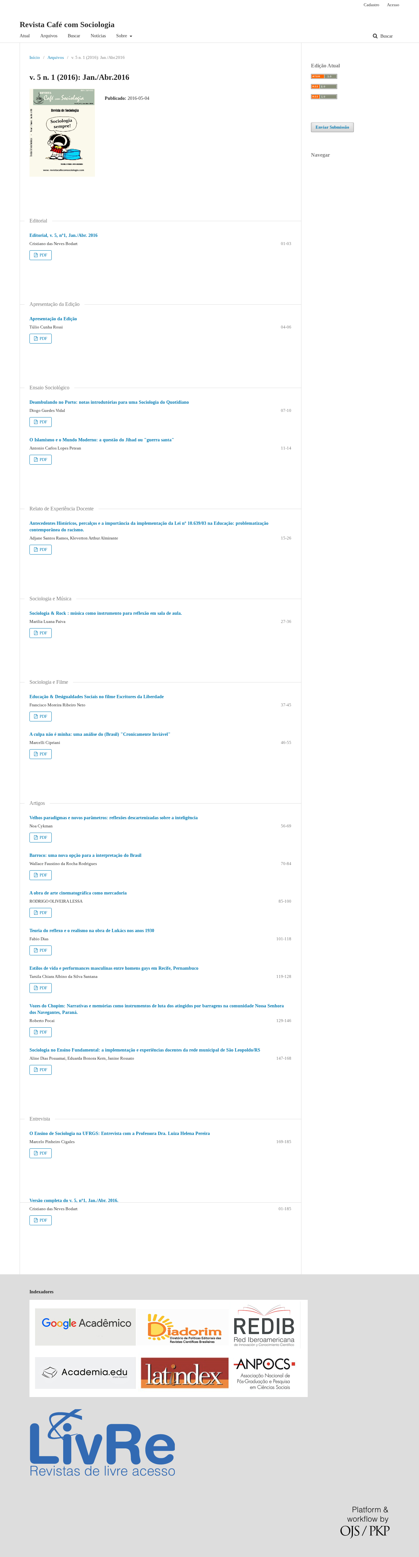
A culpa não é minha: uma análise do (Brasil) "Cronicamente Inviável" (100, 734)
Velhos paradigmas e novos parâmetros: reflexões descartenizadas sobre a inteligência (113, 817)
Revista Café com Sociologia (67, 24)
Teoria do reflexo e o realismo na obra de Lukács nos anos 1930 (91, 930)
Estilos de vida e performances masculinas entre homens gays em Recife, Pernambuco (113, 968)
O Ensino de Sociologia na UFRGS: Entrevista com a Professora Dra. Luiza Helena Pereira (119, 1133)
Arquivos (48, 35)
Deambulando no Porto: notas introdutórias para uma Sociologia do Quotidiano (109, 402)
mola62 (7, 1553)
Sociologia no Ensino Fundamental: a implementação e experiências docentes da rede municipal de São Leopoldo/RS (144, 1050)
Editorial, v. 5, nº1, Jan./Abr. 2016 (63, 235)
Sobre (122, 35)
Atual (25, 35)
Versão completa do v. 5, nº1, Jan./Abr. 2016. (73, 1200)
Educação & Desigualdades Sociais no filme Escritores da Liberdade (96, 696)
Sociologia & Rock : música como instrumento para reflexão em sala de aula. (105, 613)
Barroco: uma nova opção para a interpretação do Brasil (85, 855)
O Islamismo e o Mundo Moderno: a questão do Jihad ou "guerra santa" (101, 439)
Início (34, 57)
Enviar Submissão (332, 127)
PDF (43, 255)
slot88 (53, 1553)
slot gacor (23, 1553)
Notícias (98, 35)
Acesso (393, 4)
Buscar (74, 35)
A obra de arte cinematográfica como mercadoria (78, 893)
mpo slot (40, 1553)
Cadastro (371, 4)
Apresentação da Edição (53, 318)
